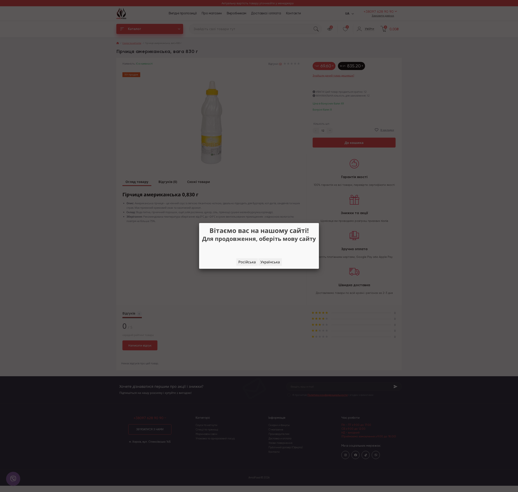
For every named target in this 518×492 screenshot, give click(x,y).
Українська (270, 261)
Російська (247, 261)
